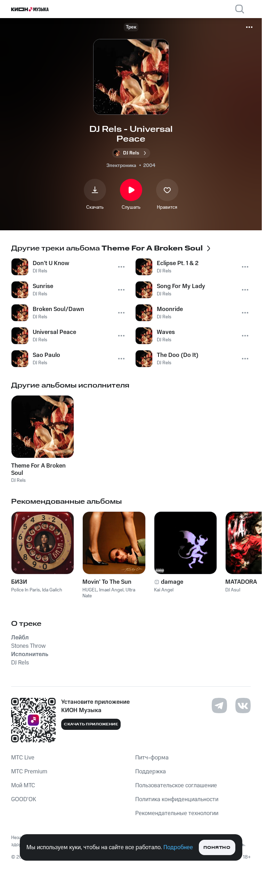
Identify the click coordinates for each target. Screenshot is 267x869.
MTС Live (22, 758)
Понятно (216, 848)
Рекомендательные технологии (176, 813)
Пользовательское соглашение (176, 785)
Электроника (121, 165)
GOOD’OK (23, 799)
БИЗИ (19, 582)
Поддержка (150, 771)
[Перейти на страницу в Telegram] (219, 705)
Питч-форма (152, 758)
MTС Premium (29, 771)
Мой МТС (23, 785)
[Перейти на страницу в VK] (243, 705)
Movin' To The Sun (106, 582)
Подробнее (178, 847)
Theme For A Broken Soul (38, 469)
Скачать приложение (91, 724)
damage (172, 582)
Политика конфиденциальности (176, 799)
